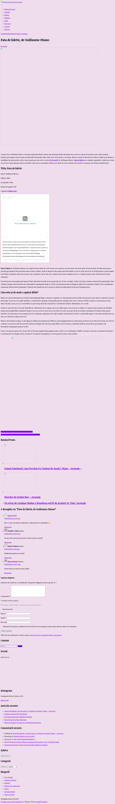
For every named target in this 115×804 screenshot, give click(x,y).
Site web (4, 622)
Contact (7, 12)
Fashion (7, 18)
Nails (6, 21)
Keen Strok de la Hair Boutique (15, 720)
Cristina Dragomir (11, 745)
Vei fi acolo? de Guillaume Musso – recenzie (17, 432)
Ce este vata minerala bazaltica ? (23, 739)
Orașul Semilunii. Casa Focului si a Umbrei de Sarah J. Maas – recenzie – (30, 711)
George (7, 739)
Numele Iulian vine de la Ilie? (24, 736)
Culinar (7, 27)
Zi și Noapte (8, 777)
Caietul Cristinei (10, 780)
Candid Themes (41, 802)
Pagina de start (9, 9)
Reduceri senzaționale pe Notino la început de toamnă (20, 435)
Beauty (6, 15)
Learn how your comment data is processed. (46, 635)
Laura (10, 516)
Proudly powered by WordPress (12, 802)
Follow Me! (5, 700)
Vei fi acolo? (54, 160)
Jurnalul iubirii (9, 792)
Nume (3, 613)
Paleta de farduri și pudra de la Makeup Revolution (22, 723)
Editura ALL (12, 191)
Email (3, 618)
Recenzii (7, 24)
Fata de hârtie (79, 160)
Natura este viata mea (12, 786)
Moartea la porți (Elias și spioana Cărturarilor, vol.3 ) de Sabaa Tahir (34, 742)
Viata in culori (9, 795)
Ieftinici (7, 783)
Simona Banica (13, 561)
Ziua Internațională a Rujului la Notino (18, 717)
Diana (6, 789)
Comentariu (6, 596)
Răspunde (8, 527)
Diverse (7, 29)
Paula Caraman (22, 34)
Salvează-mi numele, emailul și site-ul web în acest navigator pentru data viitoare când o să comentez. (40, 626)
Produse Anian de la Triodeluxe (15, 714)
